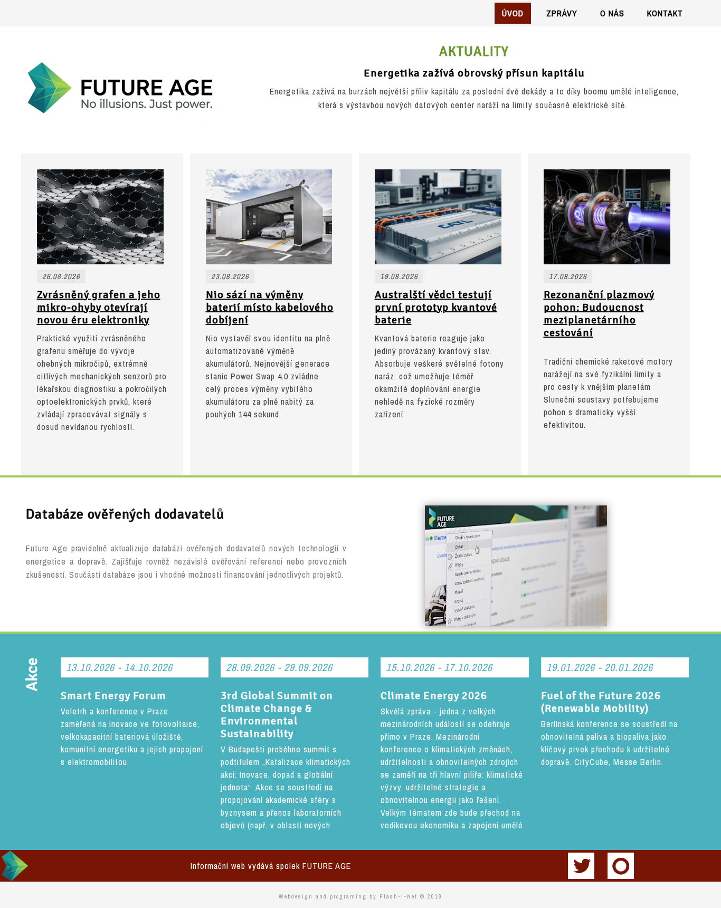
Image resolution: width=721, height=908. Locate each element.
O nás (612, 13)
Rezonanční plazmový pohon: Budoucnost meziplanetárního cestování (599, 313)
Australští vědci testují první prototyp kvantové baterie (436, 307)
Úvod (513, 13)
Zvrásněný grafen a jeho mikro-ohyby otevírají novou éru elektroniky (98, 307)
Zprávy (561, 13)
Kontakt (665, 13)
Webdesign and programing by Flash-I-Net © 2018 (360, 896)
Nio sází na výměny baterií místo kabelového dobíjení (270, 307)
